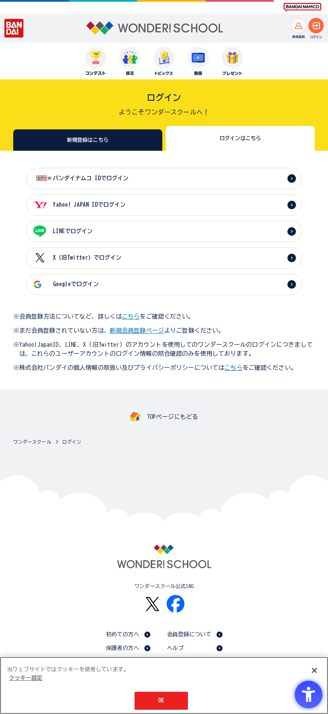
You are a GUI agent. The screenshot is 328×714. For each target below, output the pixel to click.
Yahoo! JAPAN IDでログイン (89, 205)
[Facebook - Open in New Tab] (175, 604)
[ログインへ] (316, 25)
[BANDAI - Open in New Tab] (14, 28)
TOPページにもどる (172, 417)
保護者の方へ (123, 648)
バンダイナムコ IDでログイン (91, 178)
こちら (131, 316)
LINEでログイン (73, 231)
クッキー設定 (25, 678)
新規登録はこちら (87, 139)
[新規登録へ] (298, 25)
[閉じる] (314, 670)
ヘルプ (175, 648)
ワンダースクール (32, 441)
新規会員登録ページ (137, 331)
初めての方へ (123, 634)
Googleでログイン (76, 284)
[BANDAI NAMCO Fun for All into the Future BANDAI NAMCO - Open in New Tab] (302, 7)
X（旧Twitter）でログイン (87, 257)
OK (161, 700)
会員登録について (189, 634)
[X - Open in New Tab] (152, 604)
